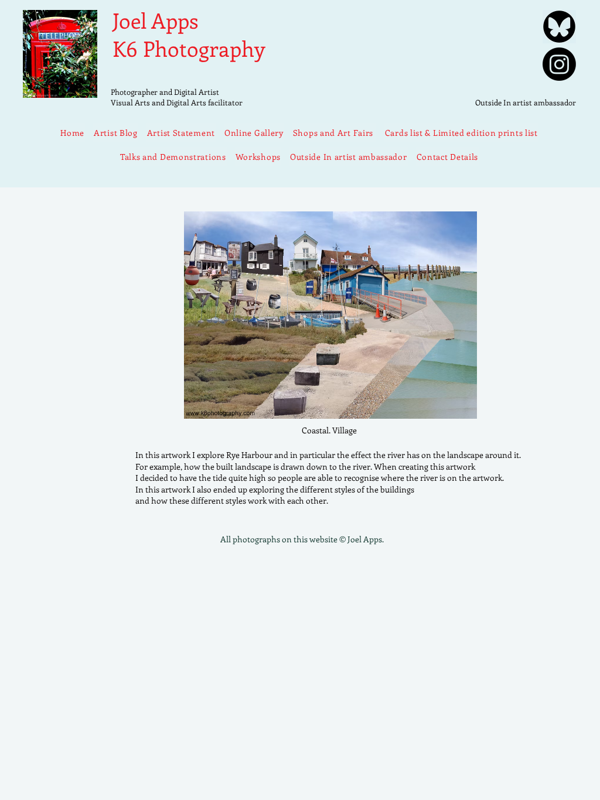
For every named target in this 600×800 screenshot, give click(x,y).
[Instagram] (559, 64)
